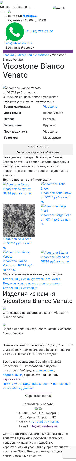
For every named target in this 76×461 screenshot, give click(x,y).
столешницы (45, 370)
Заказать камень (38, 146)
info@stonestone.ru (19, 43)
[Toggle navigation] (32, 8)
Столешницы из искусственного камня (31, 279)
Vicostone (50, 106)
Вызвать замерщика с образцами (38, 152)
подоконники (12, 375)
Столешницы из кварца (20, 288)
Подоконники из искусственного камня (32, 283)
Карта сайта (11, 379)
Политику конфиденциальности (26, 383)
